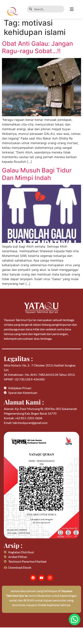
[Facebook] (33, 578)
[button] (74, 9)
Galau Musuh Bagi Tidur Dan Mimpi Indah (37, 173)
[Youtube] (41, 578)
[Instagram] (50, 578)
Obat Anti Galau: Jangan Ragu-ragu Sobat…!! (37, 47)
